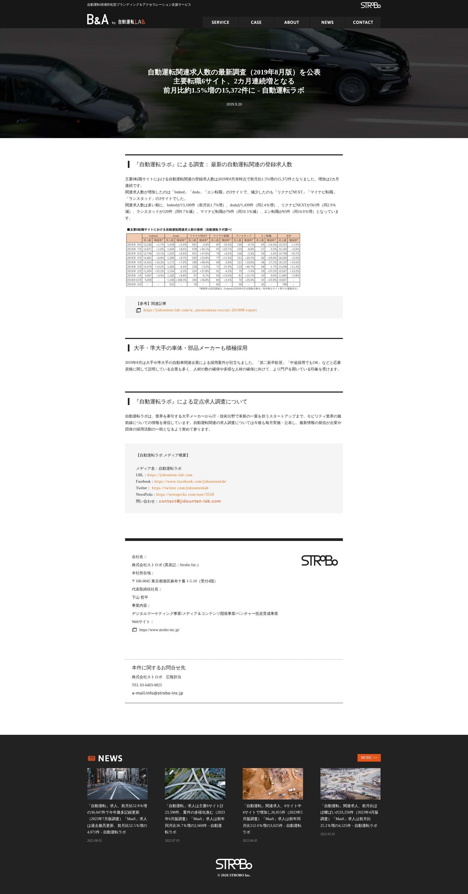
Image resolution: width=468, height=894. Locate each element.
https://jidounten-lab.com (170, 475)
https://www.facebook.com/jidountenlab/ (190, 481)
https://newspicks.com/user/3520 (185, 494)
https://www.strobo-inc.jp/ (159, 630)
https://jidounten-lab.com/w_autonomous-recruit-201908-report (200, 310)
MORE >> (369, 758)
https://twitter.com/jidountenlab (180, 488)
